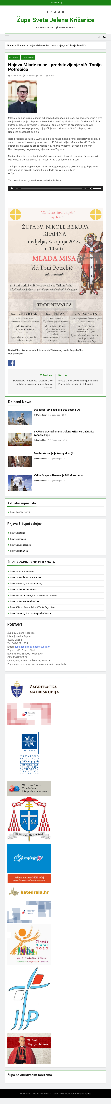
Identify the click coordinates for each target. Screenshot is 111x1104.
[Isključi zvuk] (91, 188)
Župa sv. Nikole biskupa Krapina (25, 577)
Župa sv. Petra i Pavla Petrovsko (25, 589)
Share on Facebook (11, 363)
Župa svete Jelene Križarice (55, 20)
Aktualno (14, 57)
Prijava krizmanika (19, 551)
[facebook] (47, 12)
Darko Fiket (16, 75)
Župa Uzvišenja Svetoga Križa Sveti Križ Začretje (33, 595)
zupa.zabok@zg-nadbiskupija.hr (32, 646)
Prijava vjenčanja (18, 539)
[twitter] (55, 12)
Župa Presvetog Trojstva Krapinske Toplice (30, 613)
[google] (59, 12)
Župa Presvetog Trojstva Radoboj (26, 583)
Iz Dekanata (28, 57)
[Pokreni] (11, 188)
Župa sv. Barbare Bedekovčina (24, 601)
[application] (55, 188)
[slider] (97, 188)
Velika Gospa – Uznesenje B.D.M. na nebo (58, 475)
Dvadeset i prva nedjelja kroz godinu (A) (55, 3)
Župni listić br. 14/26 (20, 512)
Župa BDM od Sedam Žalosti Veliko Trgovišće (32, 607)
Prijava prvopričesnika (20, 545)
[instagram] (51, 12)
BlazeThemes (84, 1093)
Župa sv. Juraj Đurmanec (22, 571)
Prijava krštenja (17, 533)
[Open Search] (99, 37)
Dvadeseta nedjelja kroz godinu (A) (54, 453)
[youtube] (63, 12)
